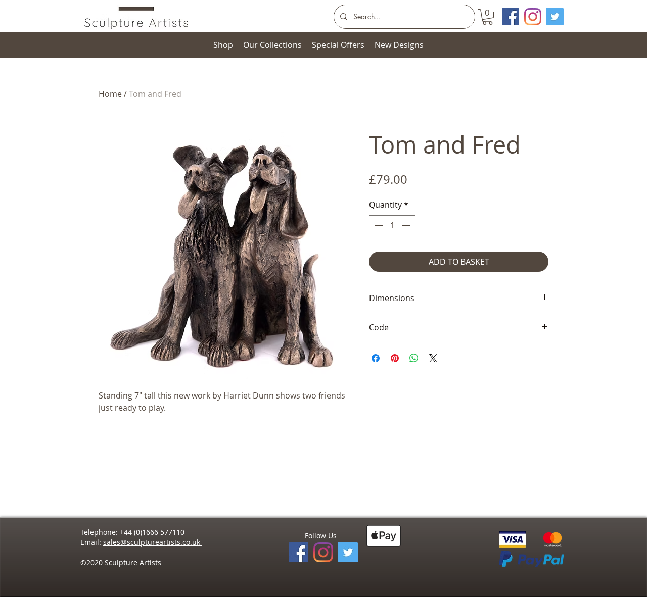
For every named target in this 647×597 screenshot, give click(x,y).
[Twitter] (555, 16)
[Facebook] (298, 552)
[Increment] (407, 225)
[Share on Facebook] (375, 358)
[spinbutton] (392, 225)
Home (110, 94)
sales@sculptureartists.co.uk (152, 542)
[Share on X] (433, 358)
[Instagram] (532, 16)
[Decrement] (378, 225)
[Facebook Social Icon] (510, 16)
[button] (487, 17)
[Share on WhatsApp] (414, 358)
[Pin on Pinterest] (395, 358)
